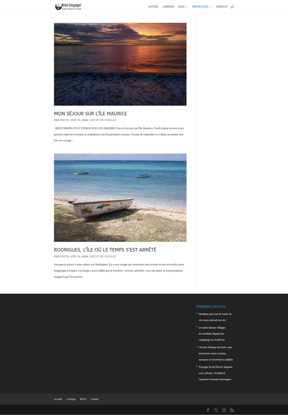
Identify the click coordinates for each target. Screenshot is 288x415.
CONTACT (221, 7)
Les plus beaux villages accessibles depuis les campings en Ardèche (212, 334)
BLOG (181, 7)
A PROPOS (168, 7)
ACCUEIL (153, 7)
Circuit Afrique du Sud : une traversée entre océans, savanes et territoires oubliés (216, 353)
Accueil (58, 399)
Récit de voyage (103, 120)
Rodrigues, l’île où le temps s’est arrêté (105, 250)
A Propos (71, 399)
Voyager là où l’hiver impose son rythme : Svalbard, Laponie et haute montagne (215, 373)
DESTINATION (200, 7)
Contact (95, 399)
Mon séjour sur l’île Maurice (90, 114)
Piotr (64, 120)
